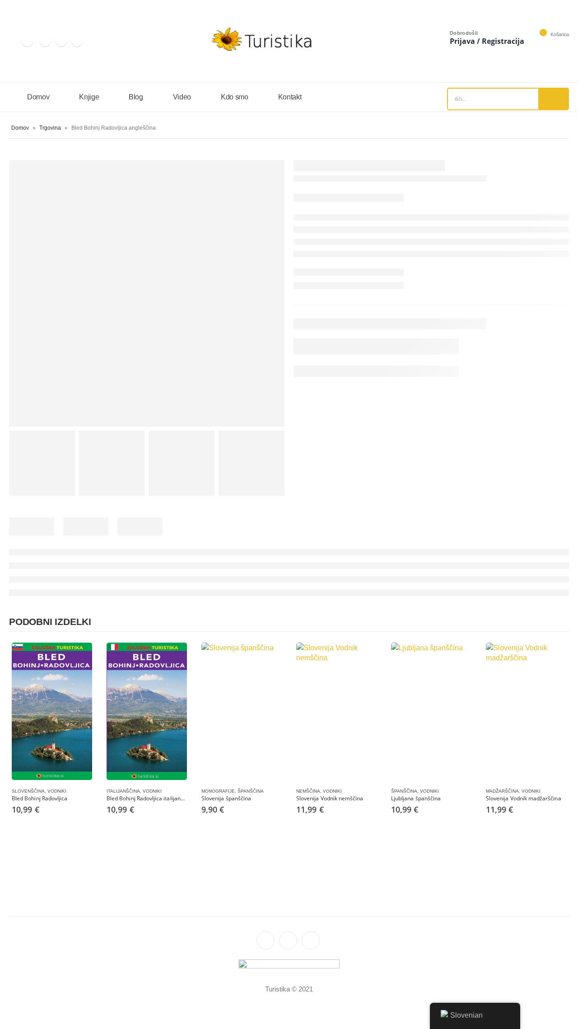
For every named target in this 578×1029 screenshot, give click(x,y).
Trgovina (50, 128)
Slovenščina (28, 791)
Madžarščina (502, 791)
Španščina (251, 791)
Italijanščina (123, 791)
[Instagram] (27, 41)
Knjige (89, 97)
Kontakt (290, 97)
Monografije (218, 791)
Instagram (265, 940)
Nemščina (308, 791)
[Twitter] (61, 41)
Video (182, 97)
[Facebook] (77, 41)
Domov (38, 97)
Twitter (288, 940)
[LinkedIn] (45, 41)
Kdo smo (234, 97)
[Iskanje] (553, 99)
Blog (136, 97)
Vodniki (56, 791)
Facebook (311, 940)
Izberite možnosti (77, 657)
